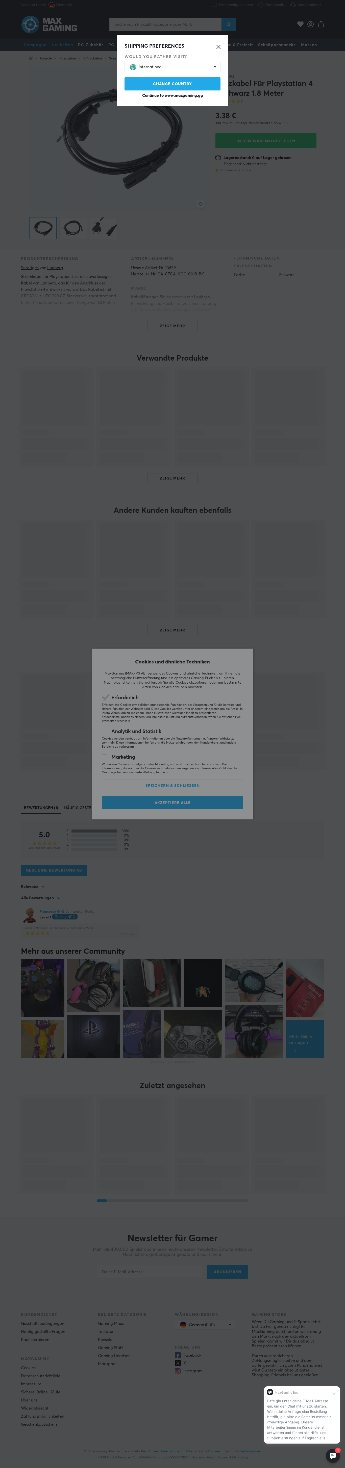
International (151, 67)
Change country (172, 84)
